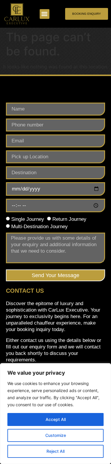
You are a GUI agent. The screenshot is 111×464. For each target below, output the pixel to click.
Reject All (55, 451)
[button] (44, 14)
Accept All (56, 419)
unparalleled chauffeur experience (43, 323)
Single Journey (27, 219)
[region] (55, 413)
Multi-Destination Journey (39, 226)
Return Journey (69, 219)
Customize (55, 435)
